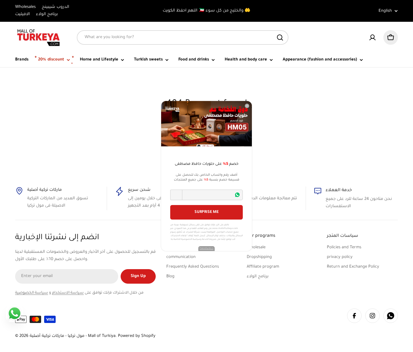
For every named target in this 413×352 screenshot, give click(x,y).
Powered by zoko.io (206, 248)
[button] (176, 195)
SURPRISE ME (206, 212)
